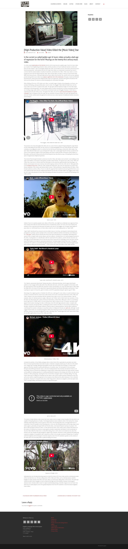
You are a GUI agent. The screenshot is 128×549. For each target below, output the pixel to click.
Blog (85, 4)
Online (65, 4)
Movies (49, 52)
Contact (97, 4)
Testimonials (54, 526)
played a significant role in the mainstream (53, 77)
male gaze (28, 234)
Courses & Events (56, 4)
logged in (30, 505)
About (91, 4)
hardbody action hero (32, 165)
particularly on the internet (39, 65)
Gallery (52, 524)
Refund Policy (54, 529)
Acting (71, 4)
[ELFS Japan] (25, 4)
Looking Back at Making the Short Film (68, 495)
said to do (68, 308)
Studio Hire (79, 4)
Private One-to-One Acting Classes (59, 522)
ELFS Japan (41, 52)
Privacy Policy (54, 531)
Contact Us (53, 519)
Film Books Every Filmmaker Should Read (35, 495)
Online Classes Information (57, 527)
